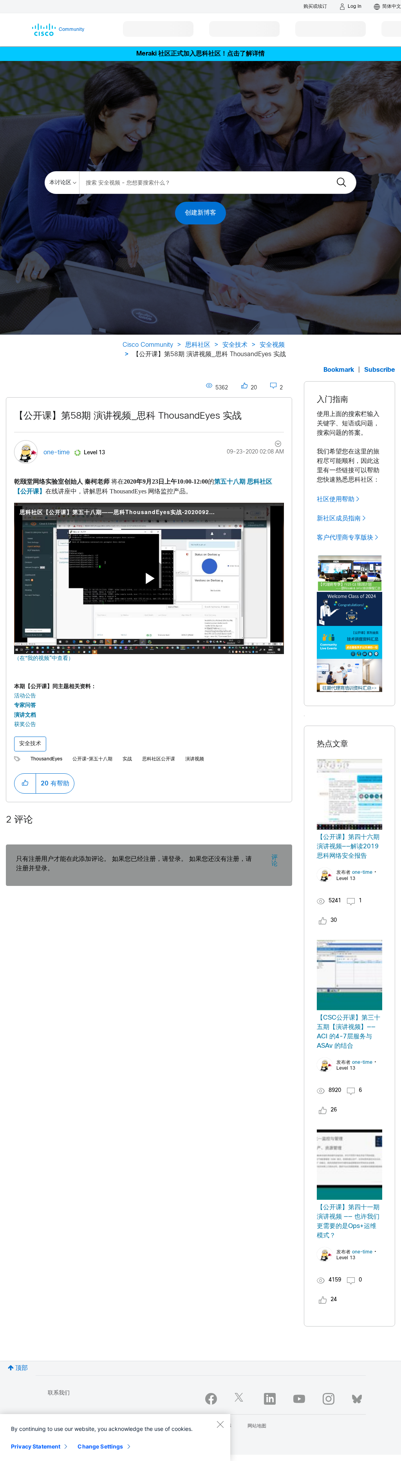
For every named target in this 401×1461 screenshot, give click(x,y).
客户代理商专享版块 (345, 537)
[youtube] (299, 1399)
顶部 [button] (21, 1368)
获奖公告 (25, 724)
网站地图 (256, 1426)
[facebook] (211, 1399)
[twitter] (240, 1399)
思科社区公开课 (158, 759)
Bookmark (338, 370)
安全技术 (234, 345)
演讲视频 (194, 759)
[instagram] (328, 1399)
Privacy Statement (35, 1446)
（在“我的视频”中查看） (44, 658)
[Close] (220, 1424)
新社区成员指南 (339, 518)
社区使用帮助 (335, 499)
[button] (25, 783)
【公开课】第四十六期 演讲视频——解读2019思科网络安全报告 (348, 846)
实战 (127, 759)
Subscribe (379, 370)
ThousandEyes (46, 759)
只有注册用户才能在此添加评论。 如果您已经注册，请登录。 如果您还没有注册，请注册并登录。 (134, 863)
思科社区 (197, 345)
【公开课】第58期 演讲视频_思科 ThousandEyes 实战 (128, 416)
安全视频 (272, 345)
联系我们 (59, 1393)
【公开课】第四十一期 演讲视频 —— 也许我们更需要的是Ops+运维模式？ (348, 1222)
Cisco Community (148, 345)
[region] (115, 1437)
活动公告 (25, 696)
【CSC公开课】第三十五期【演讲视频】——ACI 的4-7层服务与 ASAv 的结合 (348, 1032)
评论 (274, 861)
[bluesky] (357, 1397)
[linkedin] (270, 1399)
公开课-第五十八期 (92, 759)
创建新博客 (200, 213)
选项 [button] (273, 445)
